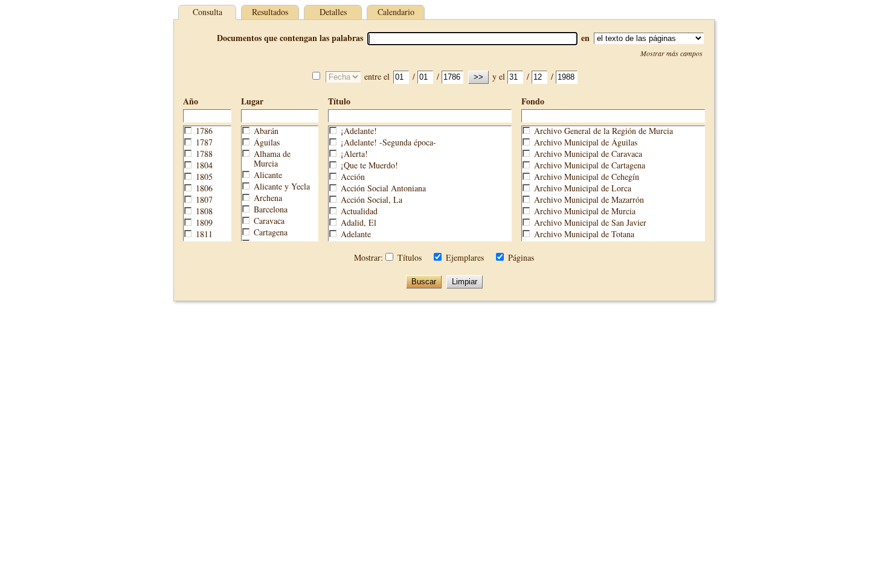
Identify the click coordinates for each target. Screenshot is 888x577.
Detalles (333, 12)
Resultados (270, 12)
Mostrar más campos (671, 53)
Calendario (396, 12)
